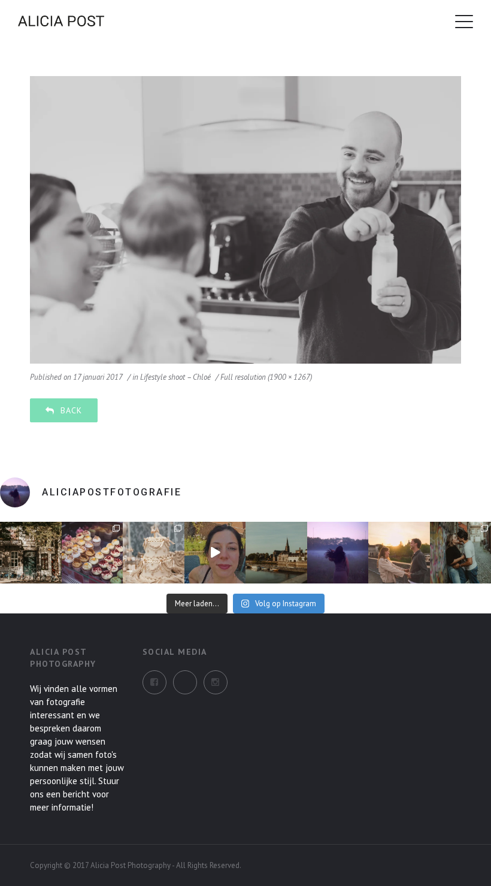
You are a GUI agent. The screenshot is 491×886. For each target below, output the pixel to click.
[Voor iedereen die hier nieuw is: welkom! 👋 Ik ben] (215, 552)
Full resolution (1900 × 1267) (266, 377)
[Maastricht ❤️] (31, 552)
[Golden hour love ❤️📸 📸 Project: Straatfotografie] (399, 552)
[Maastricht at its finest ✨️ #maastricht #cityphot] (276, 552)
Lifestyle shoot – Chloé (175, 377)
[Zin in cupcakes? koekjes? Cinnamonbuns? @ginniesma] (92, 552)
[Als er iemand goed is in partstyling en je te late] (153, 552)
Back (71, 410)
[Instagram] (185, 682)
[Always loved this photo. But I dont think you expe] (338, 552)
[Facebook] (154, 682)
